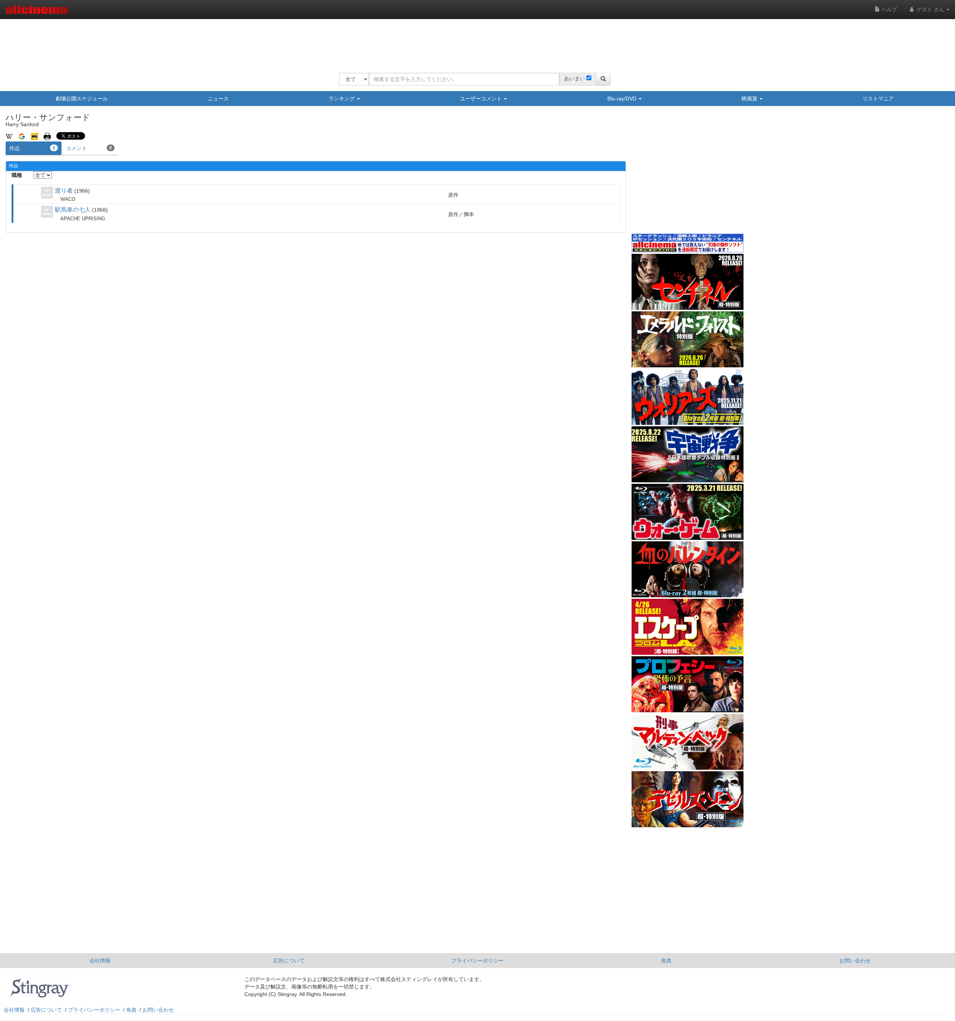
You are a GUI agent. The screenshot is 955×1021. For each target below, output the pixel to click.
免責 (666, 961)
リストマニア (878, 99)
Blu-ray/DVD (622, 99)
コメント (89, 148)
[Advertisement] (475, 41)
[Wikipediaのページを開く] (9, 136)
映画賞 (750, 99)
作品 (32, 148)
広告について (288, 961)
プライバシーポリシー (477, 961)
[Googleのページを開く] (21, 136)
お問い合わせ (855, 961)
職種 (17, 175)
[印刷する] (47, 136)
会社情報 (100, 961)
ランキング (342, 99)
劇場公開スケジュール (82, 99)
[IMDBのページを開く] (34, 136)
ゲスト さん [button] (930, 9)
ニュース (218, 99)
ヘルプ (888, 9)
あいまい (574, 78)
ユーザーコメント (481, 99)
